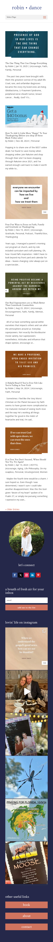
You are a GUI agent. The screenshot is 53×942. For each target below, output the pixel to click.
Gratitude (9, 233)
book (26, 904)
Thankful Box (40, 233)
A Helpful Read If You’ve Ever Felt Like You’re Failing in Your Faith (23, 384)
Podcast (29, 233)
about (26, 916)
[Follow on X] (20, 575)
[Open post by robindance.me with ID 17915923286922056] (26, 734)
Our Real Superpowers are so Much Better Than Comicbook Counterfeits (25, 304)
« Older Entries (12, 509)
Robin (11, 66)
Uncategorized (31, 472)
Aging (20, 468)
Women (43, 472)
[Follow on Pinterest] (38, 575)
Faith (44, 66)
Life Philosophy (31, 468)
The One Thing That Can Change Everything (26, 63)
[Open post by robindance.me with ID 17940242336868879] (26, 820)
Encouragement (13, 311)
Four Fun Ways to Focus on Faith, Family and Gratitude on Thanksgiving (24, 225)
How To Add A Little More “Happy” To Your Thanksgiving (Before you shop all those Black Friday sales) (26, 135)
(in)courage (35, 66)
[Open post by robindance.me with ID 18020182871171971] (26, 862)
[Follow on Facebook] (14, 575)
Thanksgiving (11, 236)
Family (8, 69)
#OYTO (34, 464)
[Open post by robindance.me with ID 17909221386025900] (26, 691)
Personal (17, 69)
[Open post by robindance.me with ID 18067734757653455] (26, 777)
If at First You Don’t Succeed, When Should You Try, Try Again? (25, 460)
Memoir (39, 311)
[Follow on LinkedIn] (32, 575)
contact (26, 926)
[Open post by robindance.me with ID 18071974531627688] (26, 648)
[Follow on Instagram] (26, 575)
